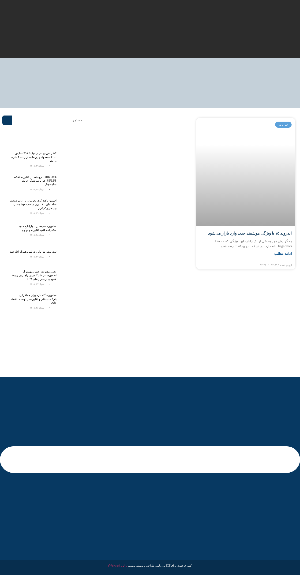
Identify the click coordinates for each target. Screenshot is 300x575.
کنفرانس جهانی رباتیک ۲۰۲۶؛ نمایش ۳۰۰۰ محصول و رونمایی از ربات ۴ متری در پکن (33, 157)
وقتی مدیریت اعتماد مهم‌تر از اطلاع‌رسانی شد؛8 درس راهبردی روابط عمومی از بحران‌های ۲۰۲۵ (33, 275)
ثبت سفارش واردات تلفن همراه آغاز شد (33, 251)
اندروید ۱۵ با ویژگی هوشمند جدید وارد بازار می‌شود (250, 233)
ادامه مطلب (283, 253)
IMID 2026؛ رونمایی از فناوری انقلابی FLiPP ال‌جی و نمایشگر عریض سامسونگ (34, 180)
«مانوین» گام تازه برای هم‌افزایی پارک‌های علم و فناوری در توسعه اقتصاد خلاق (33, 299)
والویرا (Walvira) (117, 565)
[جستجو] (7, 120)
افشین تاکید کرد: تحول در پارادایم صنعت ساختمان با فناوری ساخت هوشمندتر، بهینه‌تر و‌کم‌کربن (33, 204)
